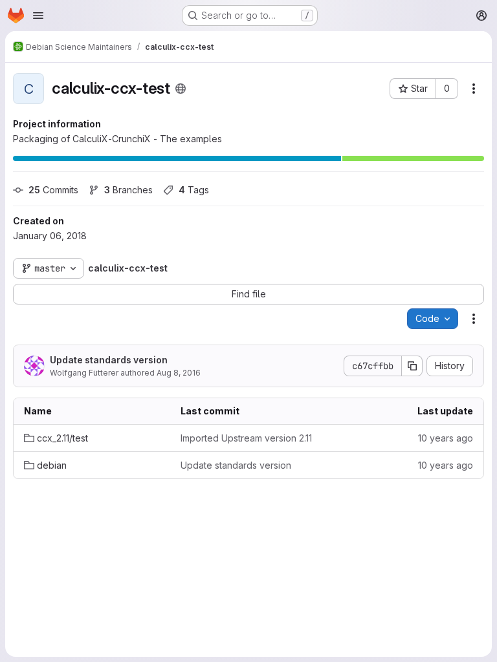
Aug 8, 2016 (179, 373)
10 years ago (445, 437)
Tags (194, 189)
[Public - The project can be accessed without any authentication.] (180, 88)
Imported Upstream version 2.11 (246, 437)
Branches (128, 189)
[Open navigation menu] (38, 15)
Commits (53, 189)
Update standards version (109, 359)
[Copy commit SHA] (412, 366)
